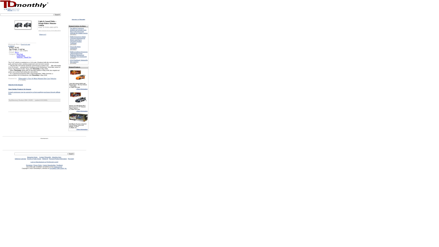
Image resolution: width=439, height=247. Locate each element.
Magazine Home (32, 157)
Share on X (42, 34)
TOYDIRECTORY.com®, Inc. (58, 168)
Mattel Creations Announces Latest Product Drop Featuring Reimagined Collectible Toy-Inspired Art (79, 54)
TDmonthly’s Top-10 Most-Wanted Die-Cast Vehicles (37, 78)
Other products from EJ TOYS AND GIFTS (49, 30)
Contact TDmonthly (45, 157)
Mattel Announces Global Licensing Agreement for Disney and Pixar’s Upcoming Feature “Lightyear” (78, 40)
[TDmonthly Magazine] (24, 11)
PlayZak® (71, 159)
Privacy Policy (37, 165)
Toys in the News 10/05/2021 (75, 47)
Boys (17, 52)
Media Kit (45, 159)
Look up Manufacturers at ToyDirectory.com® (44, 162)
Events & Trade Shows (34, 159)
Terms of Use (58, 167)
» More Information (82, 89)
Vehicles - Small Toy (24, 57)
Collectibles (21, 56)
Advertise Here (56, 157)
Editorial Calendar (20, 159)
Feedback (59, 165)
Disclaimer (29, 165)
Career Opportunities (49, 165)
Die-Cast (20, 54)
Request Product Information (58, 159)
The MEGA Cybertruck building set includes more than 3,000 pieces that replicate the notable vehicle (79, 31)
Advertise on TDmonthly (78, 19)
